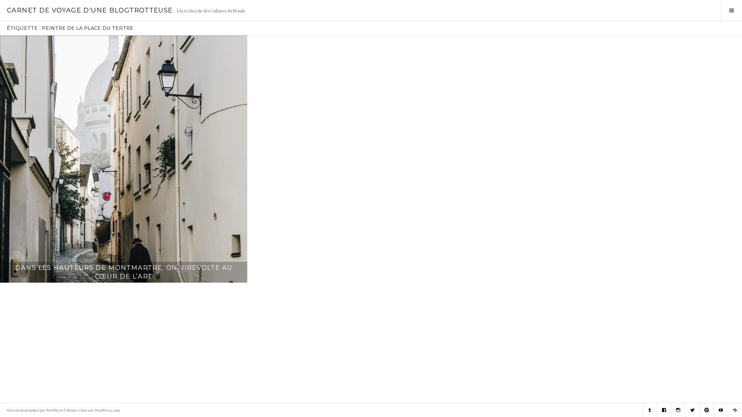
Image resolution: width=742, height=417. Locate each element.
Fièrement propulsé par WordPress (35, 410)
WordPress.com (107, 410)
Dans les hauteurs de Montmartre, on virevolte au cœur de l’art (123, 272)
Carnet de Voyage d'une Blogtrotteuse (90, 10)
